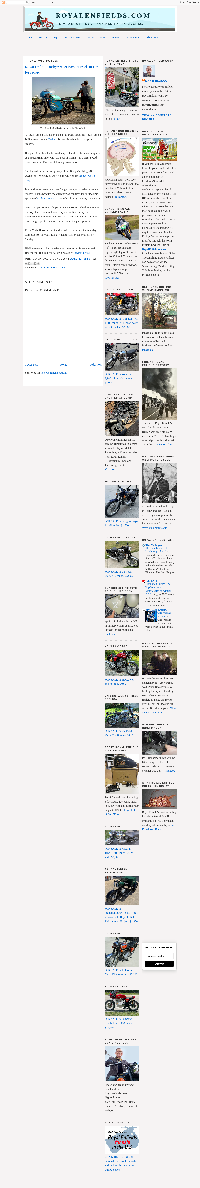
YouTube (170, 770)
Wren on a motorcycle (154, 528)
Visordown (111, 469)
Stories (90, 37)
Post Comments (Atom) (54, 372)
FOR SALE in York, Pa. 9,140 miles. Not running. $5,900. (119, 378)
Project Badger (52, 267)
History (43, 37)
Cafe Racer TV (46, 198)
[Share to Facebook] (35, 263)
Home (29, 37)
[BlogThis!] (29, 263)
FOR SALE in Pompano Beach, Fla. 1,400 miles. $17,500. (118, 1023)
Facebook (147, 349)
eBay (117, 118)
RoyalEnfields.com (100, 15)
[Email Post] (93, 259)
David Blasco (156, 81)
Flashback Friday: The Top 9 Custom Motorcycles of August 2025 (158, 589)
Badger (52, 139)
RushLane (110, 634)
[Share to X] (32, 263)
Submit (159, 963)
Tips (56, 37)
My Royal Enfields (156, 610)
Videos (115, 37)
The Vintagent (154, 545)
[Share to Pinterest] (38, 263)
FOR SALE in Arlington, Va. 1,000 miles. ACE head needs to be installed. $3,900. (121, 323)
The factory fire (163, 444)
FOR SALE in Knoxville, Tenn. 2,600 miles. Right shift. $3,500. (119, 853)
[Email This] (26, 263)
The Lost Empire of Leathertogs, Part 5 (156, 549)
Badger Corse (82, 253)
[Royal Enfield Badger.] (63, 123)
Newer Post (31, 364)
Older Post (96, 364)
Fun (102, 37)
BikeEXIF (151, 581)
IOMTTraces (112, 277)
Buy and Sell (72, 37)
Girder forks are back (164, 614)
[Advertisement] (100, 48)
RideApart (121, 196)
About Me (152, 37)
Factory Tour (132, 37)
